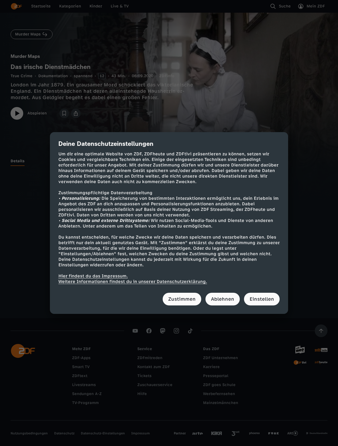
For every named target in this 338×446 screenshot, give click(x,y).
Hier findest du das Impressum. (93, 275)
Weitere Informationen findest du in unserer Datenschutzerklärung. (132, 281)
